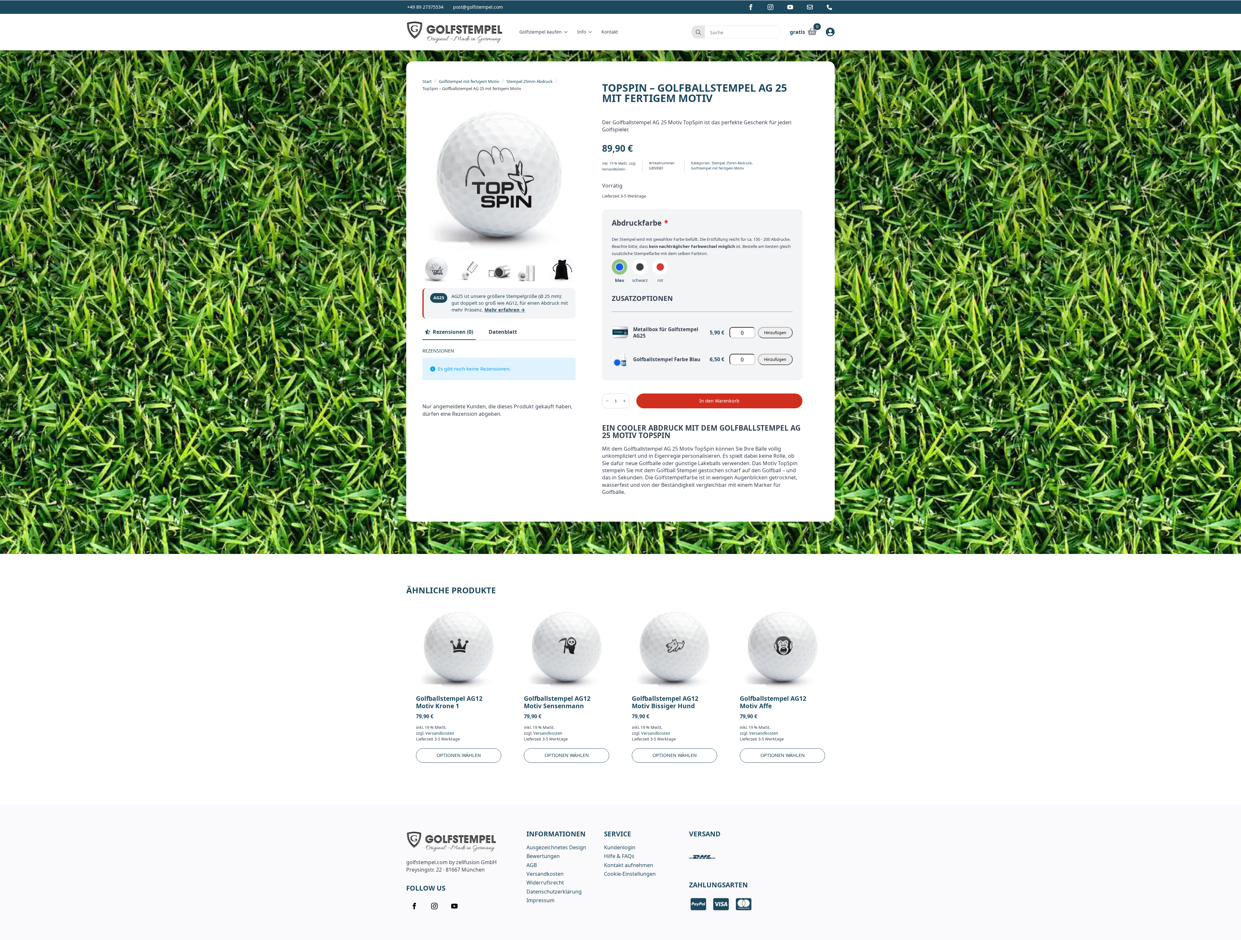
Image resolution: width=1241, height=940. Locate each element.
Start (427, 81)
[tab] (449, 332)
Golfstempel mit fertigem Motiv (469, 81)
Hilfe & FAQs (619, 856)
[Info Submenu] (591, 32)
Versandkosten (613, 169)
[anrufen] (829, 7)
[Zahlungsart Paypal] (698, 904)
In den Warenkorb (719, 401)
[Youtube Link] (790, 7)
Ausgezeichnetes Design (556, 847)
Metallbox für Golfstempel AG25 (665, 332)
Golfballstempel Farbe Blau (666, 359)
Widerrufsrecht (545, 882)
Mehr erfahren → (504, 310)
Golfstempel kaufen (540, 32)
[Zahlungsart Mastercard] (743, 904)
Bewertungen (543, 856)
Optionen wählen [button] (459, 755)
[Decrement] (607, 401)
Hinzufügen (775, 332)
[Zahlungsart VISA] (721, 904)
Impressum (540, 900)
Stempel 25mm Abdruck (529, 81)
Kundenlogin (619, 847)
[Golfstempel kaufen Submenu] (567, 32)
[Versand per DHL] (702, 857)
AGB (531, 865)
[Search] (698, 32)
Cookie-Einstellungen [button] (630, 873)
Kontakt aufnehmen (628, 865)
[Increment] (624, 401)
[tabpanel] (499, 385)
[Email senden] (810, 7)
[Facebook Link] (751, 7)
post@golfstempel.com (478, 7)
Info (581, 32)
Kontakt (609, 32)
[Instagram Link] (770, 7)
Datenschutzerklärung (554, 891)
